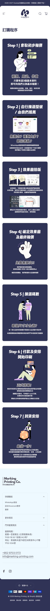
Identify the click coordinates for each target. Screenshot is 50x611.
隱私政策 (18, 600)
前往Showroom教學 (12, 506)
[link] (25, 67)
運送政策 (31, 600)
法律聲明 (37, 600)
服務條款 (25, 600)
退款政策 (12, 600)
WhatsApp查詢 (11, 502)
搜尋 (6, 509)
